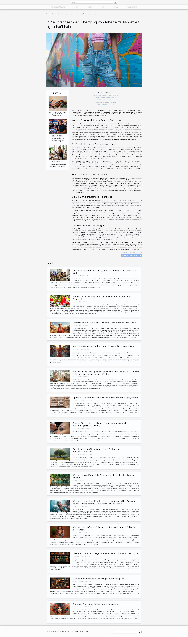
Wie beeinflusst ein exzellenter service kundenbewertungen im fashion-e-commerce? (58, 163)
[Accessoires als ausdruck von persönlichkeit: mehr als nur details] (58, 103)
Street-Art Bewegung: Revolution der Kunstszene (96, 604)
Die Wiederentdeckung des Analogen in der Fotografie (98, 579)
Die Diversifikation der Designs (106, 104)
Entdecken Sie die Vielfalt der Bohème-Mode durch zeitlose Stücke (104, 323)
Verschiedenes (132, 7)
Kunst (77, 7)
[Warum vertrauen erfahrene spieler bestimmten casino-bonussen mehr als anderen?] (58, 126)
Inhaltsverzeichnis (107, 92)
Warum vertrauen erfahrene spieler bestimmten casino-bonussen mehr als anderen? (57, 138)
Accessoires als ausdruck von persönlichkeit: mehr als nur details (57, 113)
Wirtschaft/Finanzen (58, 7)
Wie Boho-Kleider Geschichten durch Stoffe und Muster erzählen (103, 346)
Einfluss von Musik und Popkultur (106, 100)
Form (116, 7)
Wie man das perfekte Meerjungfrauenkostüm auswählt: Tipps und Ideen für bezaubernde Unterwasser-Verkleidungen (104, 502)
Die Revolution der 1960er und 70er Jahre (106, 97)
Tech (103, 7)
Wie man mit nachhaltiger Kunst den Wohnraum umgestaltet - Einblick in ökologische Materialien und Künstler (106, 372)
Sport (90, 7)
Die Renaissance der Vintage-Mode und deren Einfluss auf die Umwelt (106, 553)
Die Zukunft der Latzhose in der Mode (106, 102)
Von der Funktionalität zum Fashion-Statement (106, 95)
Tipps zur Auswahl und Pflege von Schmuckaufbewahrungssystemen (105, 398)
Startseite (48, 14)
